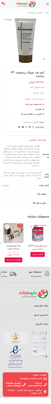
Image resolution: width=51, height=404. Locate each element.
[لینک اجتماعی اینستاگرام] (26, 127)
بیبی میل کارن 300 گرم (37, 245)
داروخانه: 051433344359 (35, 384)
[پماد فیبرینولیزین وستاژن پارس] (13, 233)
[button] (13, 259)
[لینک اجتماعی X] (30, 127)
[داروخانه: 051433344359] (45, 384)
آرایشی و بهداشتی (34, 12)
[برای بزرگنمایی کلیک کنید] (44, 59)
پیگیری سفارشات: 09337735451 (13, 384)
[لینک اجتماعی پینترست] (19, 127)
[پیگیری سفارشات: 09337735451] (24, 384)
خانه (47, 12)
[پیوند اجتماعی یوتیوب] (23, 127)
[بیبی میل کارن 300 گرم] (38, 233)
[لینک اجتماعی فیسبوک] (33, 127)
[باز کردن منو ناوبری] (47, 4)
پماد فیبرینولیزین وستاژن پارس (13, 247)
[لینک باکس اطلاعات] (34, 274)
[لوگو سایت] (25, 4)
